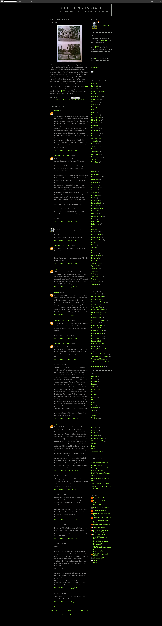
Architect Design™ (99, 511)
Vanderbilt (95, 413)
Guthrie (94, 392)
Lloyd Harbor (95, 120)
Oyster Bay (95, 141)
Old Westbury (96, 139)
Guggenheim (95, 389)
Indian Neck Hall (97, 216)
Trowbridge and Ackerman (100, 357)
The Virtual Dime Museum (102, 547)
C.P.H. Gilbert (96, 299)
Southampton (96, 157)
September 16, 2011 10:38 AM (66, 419)
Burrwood (94, 180)
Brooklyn (94, 428)
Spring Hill (95, 266)
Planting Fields (96, 256)
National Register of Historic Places (100, 551)
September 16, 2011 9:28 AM (66, 240)
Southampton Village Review (100, 521)
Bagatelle (94, 172)
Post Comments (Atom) (66, 615)
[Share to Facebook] (77, 98)
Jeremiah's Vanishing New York (102, 514)
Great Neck (95, 104)
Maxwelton (95, 242)
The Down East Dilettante (63, 156)
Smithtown (95, 152)
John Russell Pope (97, 339)
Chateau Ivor (95, 187)
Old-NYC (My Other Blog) (100, 538)
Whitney (94, 416)
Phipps (93, 400)
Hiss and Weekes (96, 328)
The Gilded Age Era (99, 527)
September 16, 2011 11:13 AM (66, 489)
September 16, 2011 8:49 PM (65, 602)
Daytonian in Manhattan (101, 498)
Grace (93, 387)
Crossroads (95, 195)
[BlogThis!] (74, 98)
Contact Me (95, 68)
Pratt (93, 405)
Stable (93, 449)
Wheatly (94, 279)
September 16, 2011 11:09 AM (66, 471)
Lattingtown (95, 115)
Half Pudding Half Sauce (101, 508)
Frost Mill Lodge (96, 203)
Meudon (94, 245)
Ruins (93, 446)
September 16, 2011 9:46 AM (66, 287)
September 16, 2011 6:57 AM (66, 150)
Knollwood (95, 229)
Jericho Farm (95, 222)
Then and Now (96, 451)
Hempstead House (97, 208)
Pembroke (94, 253)
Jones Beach (95, 436)
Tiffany (93, 410)
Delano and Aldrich (98, 310)
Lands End (95, 232)
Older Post (84, 611)
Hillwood (94, 211)
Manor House (95, 237)
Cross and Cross (96, 307)
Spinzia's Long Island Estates (100, 555)
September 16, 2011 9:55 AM (65, 315)
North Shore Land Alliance (100, 473)
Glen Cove (94, 102)
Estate (58, 100)
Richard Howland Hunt (99, 354)
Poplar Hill (95, 258)
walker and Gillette (97, 367)
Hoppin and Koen (97, 331)
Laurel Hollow (96, 118)
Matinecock (79, 100)
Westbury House (96, 277)
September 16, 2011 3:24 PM (65, 520)
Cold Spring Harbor (98, 91)
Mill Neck (94, 131)
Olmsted (94, 346)
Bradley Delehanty (97, 297)
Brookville (94, 86)
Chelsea (94, 190)
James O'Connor (68, 100)
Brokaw (93, 379)
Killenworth (95, 224)
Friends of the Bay (97, 465)
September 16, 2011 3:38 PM (65, 538)
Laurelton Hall (96, 235)
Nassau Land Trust (97, 471)
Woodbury (94, 162)
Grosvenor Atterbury (98, 320)
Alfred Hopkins (96, 294)
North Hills (95, 136)
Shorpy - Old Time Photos (102, 505)
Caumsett (94, 182)
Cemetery (94, 430)
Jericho (93, 112)
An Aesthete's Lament (100, 534)
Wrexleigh (94, 284)
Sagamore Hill (96, 263)
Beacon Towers (96, 177)
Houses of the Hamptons (101, 525)
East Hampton (96, 97)
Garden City (95, 99)
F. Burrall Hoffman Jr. (98, 315)
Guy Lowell (95, 323)
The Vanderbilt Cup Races (100, 562)
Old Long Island (81, 8)
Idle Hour (94, 214)
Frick (93, 384)
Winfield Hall (95, 282)
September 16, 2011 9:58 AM (65, 338)
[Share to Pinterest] (79, 98)
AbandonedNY (98, 558)
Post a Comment (55, 607)
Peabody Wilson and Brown (100, 349)
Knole (93, 227)
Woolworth (95, 418)
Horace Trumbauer (97, 333)
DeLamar (94, 382)
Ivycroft (94, 219)
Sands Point (95, 146)
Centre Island (95, 89)
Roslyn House (96, 261)
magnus (56, 111)
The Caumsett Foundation (100, 484)
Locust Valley (95, 123)
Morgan (93, 397)
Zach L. (56, 227)
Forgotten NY (97, 544)
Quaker (93, 444)
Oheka (93, 248)
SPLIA (93, 481)
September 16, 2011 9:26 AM (66, 222)
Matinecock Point (97, 240)
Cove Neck (95, 94)
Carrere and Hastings (98, 302)
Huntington (95, 107)
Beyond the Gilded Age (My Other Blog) (101, 531)
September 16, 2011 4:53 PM (65, 588)
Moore (93, 395)
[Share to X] (76, 98)
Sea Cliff (94, 149)
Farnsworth (95, 201)
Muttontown (95, 133)
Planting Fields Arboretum (100, 478)
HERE (86, 86)
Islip (92, 110)
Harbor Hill (95, 206)
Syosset (93, 159)
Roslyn (93, 144)
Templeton (94, 269)
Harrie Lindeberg (97, 325)
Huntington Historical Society (101, 468)
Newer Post (54, 611)
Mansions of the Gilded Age (101, 502)
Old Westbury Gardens (99, 476)
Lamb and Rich (96, 341)
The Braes (94, 271)
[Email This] (72, 98)
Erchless (94, 198)
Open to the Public (97, 441)
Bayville (94, 84)
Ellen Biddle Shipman (98, 312)
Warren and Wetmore (98, 359)
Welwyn (94, 274)
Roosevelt (94, 408)
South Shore (95, 154)
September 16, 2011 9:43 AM (66, 264)
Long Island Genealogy (101, 541)
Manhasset (95, 125)
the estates (104, 40)
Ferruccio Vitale (96, 318)
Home (69, 611)
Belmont (94, 376)
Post (92, 402)
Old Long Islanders (97, 438)
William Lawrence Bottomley (100, 362)
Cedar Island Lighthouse (99, 463)
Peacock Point (95, 250)
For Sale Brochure (97, 433)
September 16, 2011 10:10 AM (66, 359)
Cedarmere (94, 185)
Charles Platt (95, 305)
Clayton (94, 193)
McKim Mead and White (99, 344)
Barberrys (94, 174)
